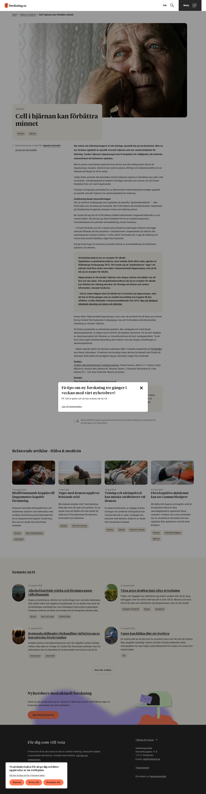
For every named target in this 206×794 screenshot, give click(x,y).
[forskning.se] (13, 5)
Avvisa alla (33, 782)
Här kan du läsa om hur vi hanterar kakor (27, 775)
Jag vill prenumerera (72, 406)
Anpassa (16, 782)
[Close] (141, 388)
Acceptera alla (53, 782)
